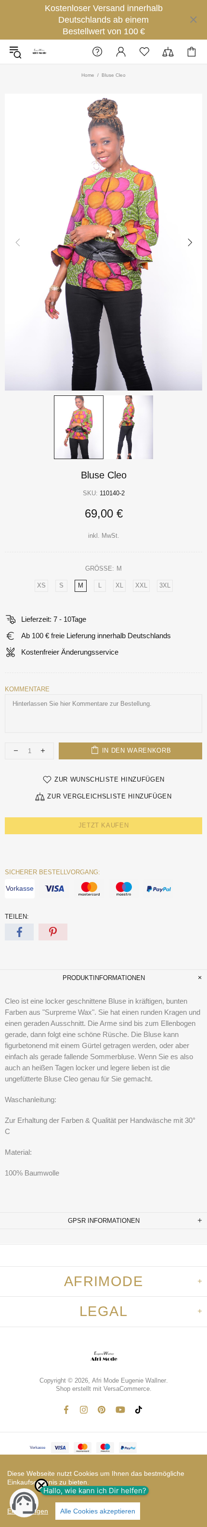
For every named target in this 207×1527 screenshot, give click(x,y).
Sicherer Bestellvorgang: (52, 872)
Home (87, 75)
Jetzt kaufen (103, 825)
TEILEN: (17, 916)
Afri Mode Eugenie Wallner (39, 51)
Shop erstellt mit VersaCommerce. (104, 1388)
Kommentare (27, 689)
